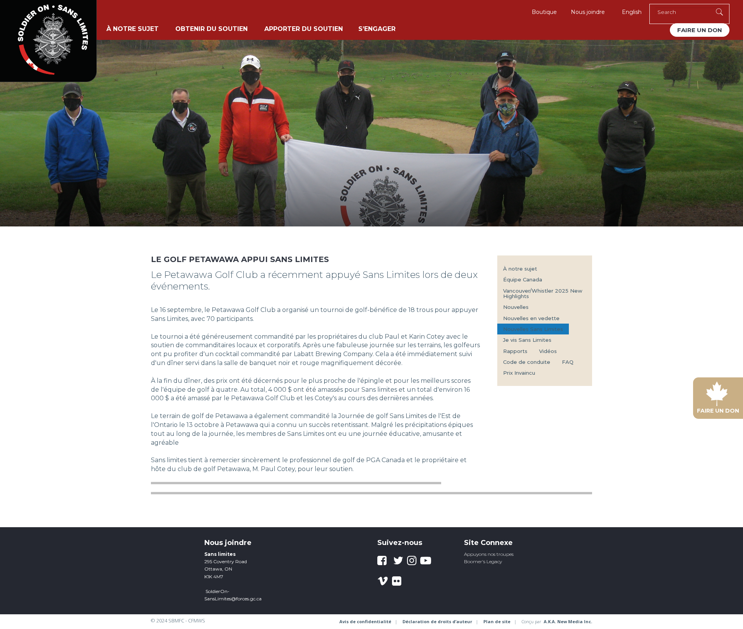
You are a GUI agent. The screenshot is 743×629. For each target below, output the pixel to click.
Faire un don (699, 30)
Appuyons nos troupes (489, 554)
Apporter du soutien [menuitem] (303, 29)
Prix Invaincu (519, 373)
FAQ (568, 362)
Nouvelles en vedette (531, 318)
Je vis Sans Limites (527, 340)
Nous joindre (588, 12)
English (632, 12)
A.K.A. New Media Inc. (568, 621)
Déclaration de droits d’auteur (437, 621)
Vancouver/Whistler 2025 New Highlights (542, 293)
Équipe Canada (522, 279)
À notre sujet (520, 269)
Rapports (515, 351)
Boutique (544, 12)
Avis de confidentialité (365, 621)
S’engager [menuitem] (376, 29)
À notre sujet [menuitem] (132, 29)
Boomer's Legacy (483, 561)
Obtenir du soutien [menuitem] (211, 29)
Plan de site (496, 621)
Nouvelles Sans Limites (533, 329)
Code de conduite (526, 362)
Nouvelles (516, 307)
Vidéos (548, 351)
